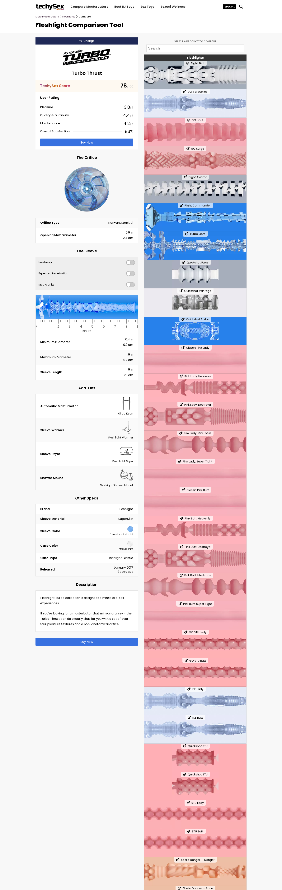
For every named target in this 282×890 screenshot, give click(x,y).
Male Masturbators (47, 16)
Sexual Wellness (173, 6)
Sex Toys (147, 6)
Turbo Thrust (87, 73)
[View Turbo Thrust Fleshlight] (87, 57)
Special (229, 6)
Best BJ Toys (124, 6)
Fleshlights (68, 16)
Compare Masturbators (89, 6)
